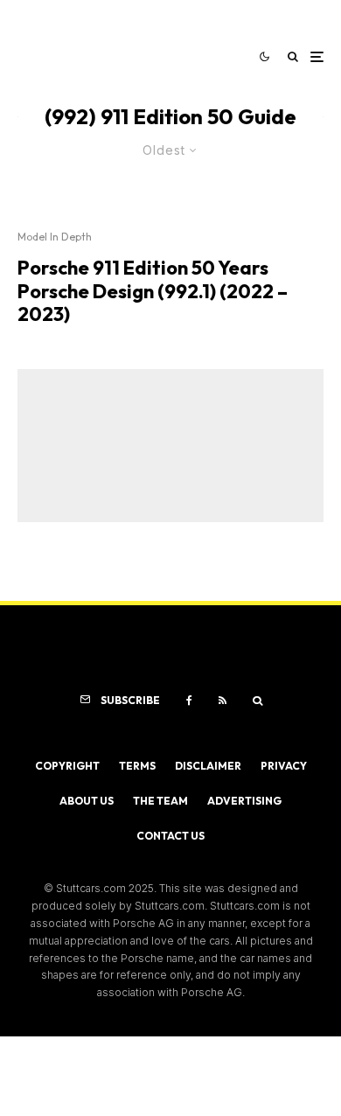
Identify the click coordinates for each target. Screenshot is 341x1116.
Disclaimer (208, 765)
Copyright (67, 765)
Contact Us (170, 835)
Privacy (284, 765)
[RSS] (222, 700)
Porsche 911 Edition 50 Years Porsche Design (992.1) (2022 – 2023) (152, 290)
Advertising (244, 800)
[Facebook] (189, 700)
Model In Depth (54, 236)
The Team (160, 800)
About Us (86, 800)
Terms (137, 765)
